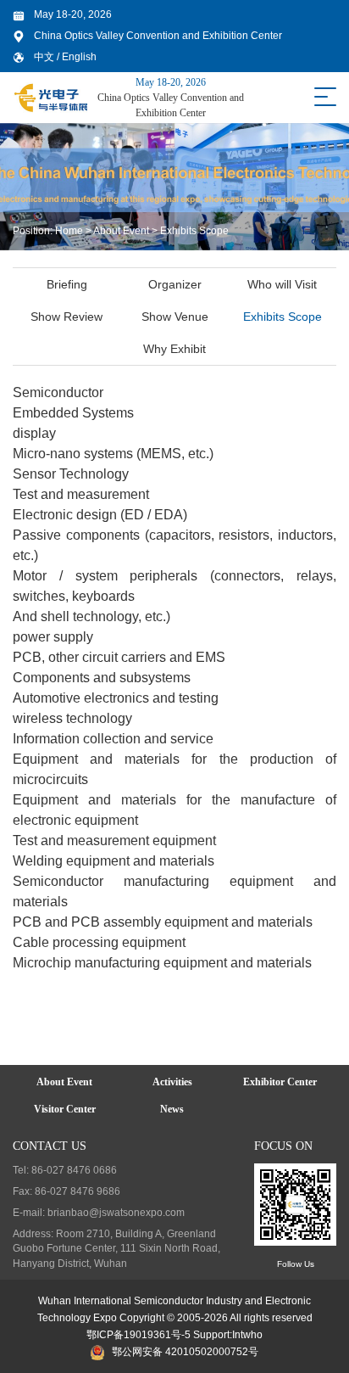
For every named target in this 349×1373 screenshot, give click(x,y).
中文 (45, 57)
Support (211, 1335)
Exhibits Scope (194, 231)
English (79, 57)
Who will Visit (282, 284)
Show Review (66, 316)
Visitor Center (65, 1109)
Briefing (67, 284)
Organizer (175, 284)
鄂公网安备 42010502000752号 (185, 1352)
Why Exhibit (174, 349)
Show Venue (174, 316)
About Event (121, 231)
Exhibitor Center (280, 1082)
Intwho (247, 1335)
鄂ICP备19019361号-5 (138, 1335)
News (172, 1109)
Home (69, 231)
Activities (172, 1082)
